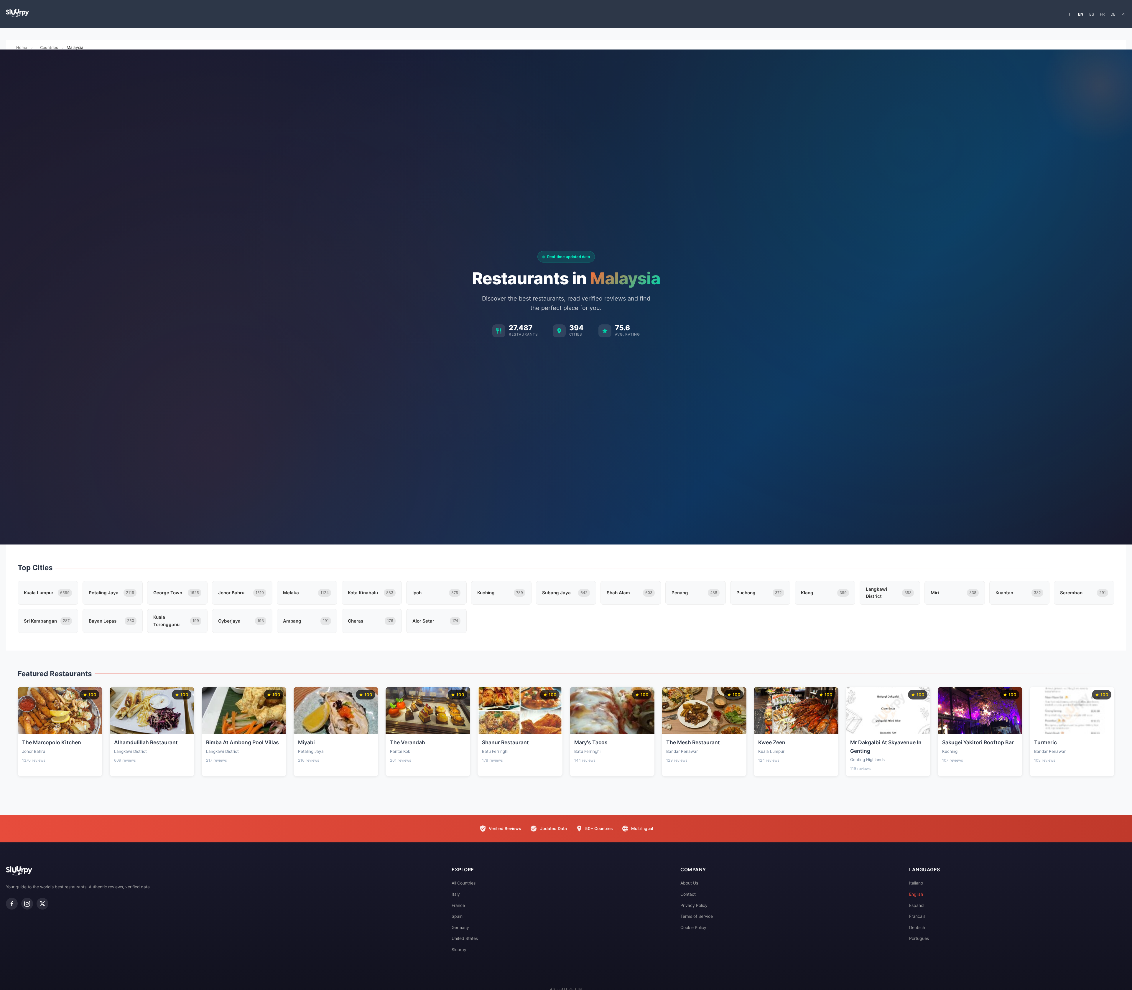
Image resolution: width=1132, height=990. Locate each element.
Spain (457, 916)
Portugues (919, 938)
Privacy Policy (694, 905)
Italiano (916, 882)
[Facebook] (12, 904)
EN (1080, 14)
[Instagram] (27, 904)
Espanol (916, 905)
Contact (688, 894)
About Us (689, 882)
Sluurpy (459, 949)
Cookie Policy (693, 927)
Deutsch (917, 927)
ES (1091, 14)
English (916, 894)
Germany (460, 927)
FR (1102, 14)
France (458, 905)
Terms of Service (696, 916)
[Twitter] (42, 904)
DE (1112, 14)
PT (1123, 14)
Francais (917, 916)
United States (465, 938)
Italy (456, 894)
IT (1070, 14)
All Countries (463, 882)
